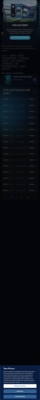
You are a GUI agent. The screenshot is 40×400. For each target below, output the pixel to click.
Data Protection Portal (28, 382)
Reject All (20, 391)
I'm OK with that (20, 396)
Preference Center (20, 386)
